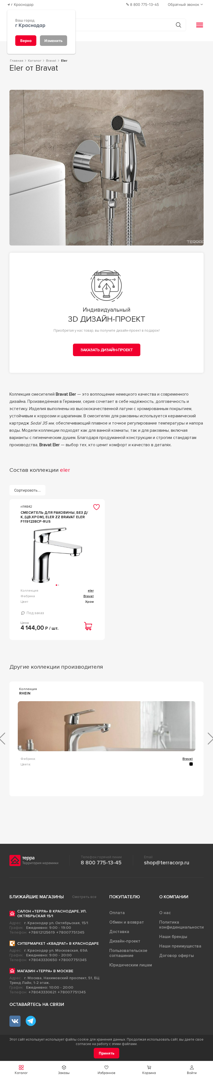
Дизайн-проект (124, 941)
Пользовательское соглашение (128, 953)
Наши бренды (173, 936)
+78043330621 (42, 992)
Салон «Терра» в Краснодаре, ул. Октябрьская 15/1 (52, 913)
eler (91, 591)
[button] (191, 1070)
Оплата (117, 912)
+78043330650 (43, 960)
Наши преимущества (180, 946)
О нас (165, 912)
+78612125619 (42, 932)
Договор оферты (176, 955)
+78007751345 (70, 932)
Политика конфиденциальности (181, 925)
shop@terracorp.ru (166, 862)
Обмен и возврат (126, 922)
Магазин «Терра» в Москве (45, 971)
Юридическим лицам (130, 965)
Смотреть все (84, 897)
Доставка (119, 931)
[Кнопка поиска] (178, 25)
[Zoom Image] (106, 167)
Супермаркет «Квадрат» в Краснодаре (58, 943)
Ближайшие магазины (36, 897)
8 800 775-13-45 (101, 862)
